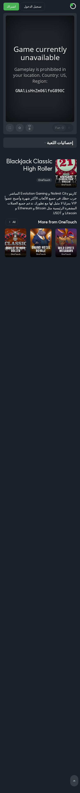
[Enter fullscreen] (10, 128)
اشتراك (11, 6)
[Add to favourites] (20, 128)
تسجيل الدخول (32, 6)
